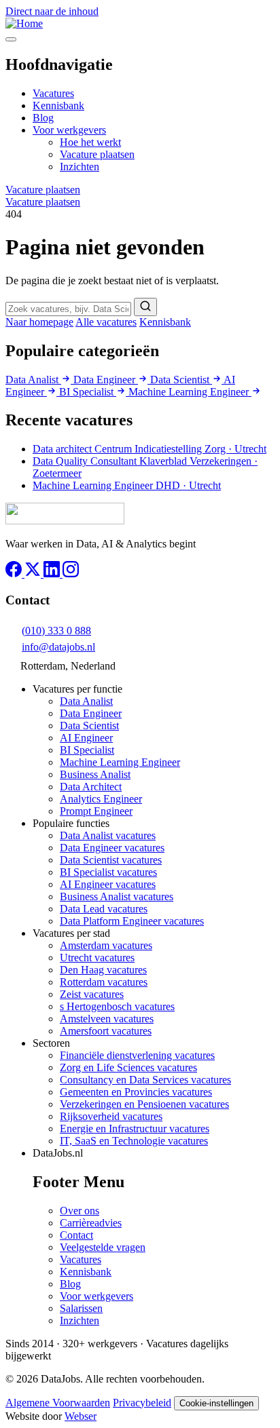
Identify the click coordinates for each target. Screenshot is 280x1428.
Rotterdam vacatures (103, 982)
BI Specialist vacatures (108, 872)
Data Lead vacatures (103, 908)
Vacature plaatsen (97, 154)
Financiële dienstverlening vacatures (137, 1055)
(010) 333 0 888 (56, 630)
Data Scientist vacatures (111, 860)
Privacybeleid (142, 1402)
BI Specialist (87, 392)
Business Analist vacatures (116, 896)
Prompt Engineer (96, 811)
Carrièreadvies (91, 1223)
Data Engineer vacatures (112, 847)
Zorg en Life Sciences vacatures (128, 1067)
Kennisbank (58, 105)
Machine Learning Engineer (189, 392)
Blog (43, 117)
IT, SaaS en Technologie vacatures (134, 1140)
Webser (81, 1416)
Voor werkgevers (69, 130)
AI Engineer (86, 738)
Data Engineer (105, 379)
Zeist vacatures (92, 994)
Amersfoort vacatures (106, 1031)
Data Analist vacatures (108, 835)
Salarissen (81, 1308)
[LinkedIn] (53, 573)
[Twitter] (33, 573)
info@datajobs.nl (58, 647)
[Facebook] (14, 573)
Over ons (79, 1210)
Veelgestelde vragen (102, 1247)
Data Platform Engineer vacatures (132, 921)
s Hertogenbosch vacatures (117, 1006)
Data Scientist (181, 379)
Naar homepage (39, 322)
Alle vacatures (106, 322)
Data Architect (91, 786)
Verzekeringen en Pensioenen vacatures (144, 1104)
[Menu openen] (10, 39)
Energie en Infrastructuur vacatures (134, 1128)
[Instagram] (71, 573)
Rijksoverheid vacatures (111, 1116)
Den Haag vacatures (103, 970)
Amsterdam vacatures (106, 945)
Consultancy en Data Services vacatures (145, 1079)
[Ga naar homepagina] (64, 520)
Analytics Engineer (101, 799)
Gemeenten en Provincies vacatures (136, 1092)
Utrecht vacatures (97, 957)
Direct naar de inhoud (52, 11)
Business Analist (95, 774)
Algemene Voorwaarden (57, 1402)
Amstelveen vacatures (107, 1018)
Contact (76, 1235)
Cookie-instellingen (216, 1403)
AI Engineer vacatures (108, 884)
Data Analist (33, 379)
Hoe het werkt (90, 142)
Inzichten (79, 166)
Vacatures (53, 93)
